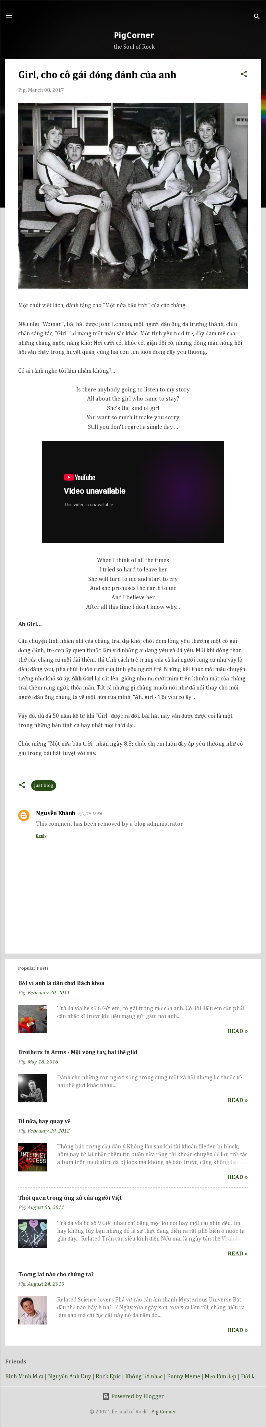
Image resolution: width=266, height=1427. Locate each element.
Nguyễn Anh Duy (69, 1377)
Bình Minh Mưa (24, 1377)
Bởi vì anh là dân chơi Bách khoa (61, 983)
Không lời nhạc (144, 1377)
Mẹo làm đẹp (220, 1377)
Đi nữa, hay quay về (44, 1121)
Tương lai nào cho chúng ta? (56, 1274)
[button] (244, 73)
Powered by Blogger (137, 1396)
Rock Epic (108, 1377)
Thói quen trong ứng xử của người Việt (70, 1198)
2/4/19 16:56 (90, 814)
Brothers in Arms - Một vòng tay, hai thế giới (78, 1052)
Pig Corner (163, 1412)
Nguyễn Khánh (55, 813)
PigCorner (134, 35)
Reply (41, 836)
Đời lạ (248, 1377)
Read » (238, 1031)
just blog (43, 785)
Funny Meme (183, 1377)
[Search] (257, 18)
